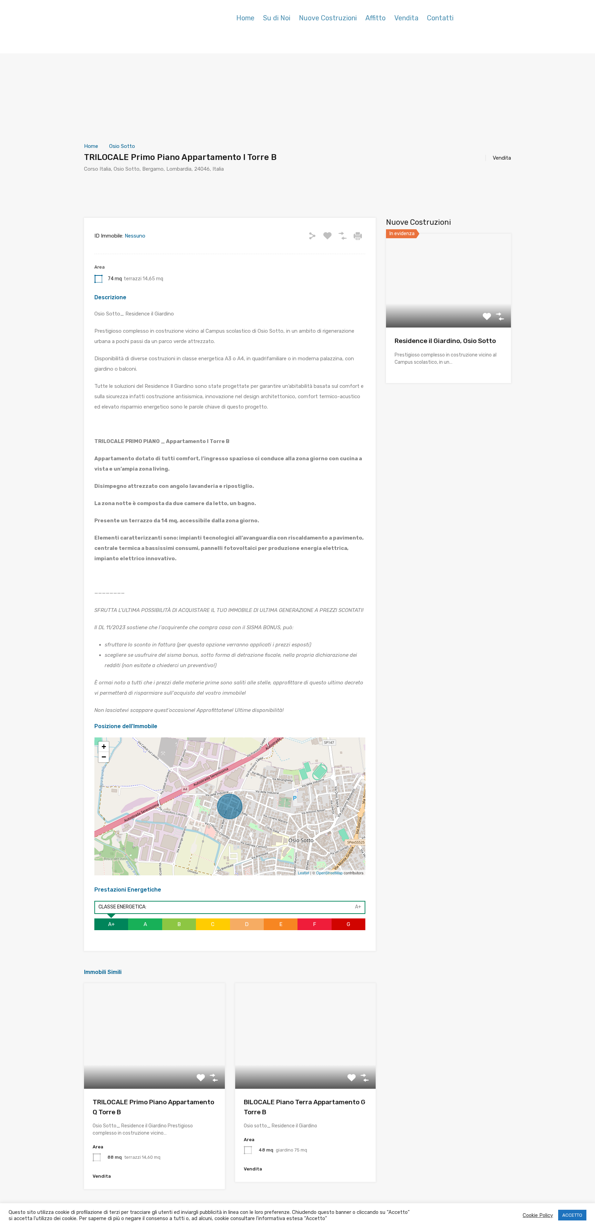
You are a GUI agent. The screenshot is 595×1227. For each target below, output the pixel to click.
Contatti (440, 18)
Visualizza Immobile (448, 309)
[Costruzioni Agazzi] (127, 27)
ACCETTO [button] (572, 1215)
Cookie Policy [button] (538, 1215)
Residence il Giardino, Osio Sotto (445, 341)
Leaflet (303, 872)
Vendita (406, 18)
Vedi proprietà (154, 1067)
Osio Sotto (122, 146)
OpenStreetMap (329, 872)
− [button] (104, 757)
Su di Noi (276, 18)
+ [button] (104, 746)
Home (245, 18)
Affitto (375, 18)
